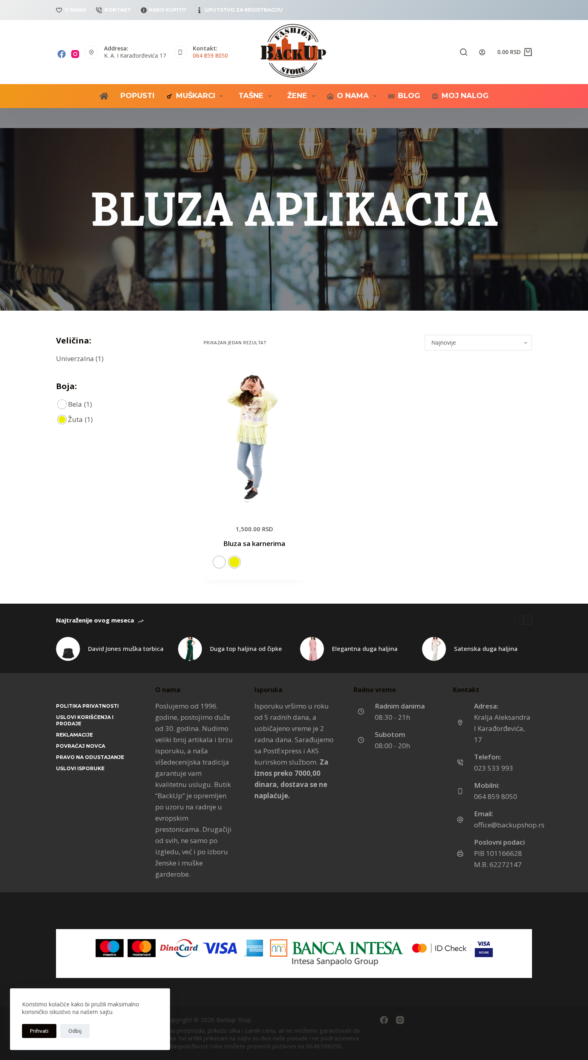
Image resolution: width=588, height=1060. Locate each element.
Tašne (251, 95)
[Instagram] (75, 54)
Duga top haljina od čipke (246, 648)
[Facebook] (62, 54)
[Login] (482, 52)
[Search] (463, 52)
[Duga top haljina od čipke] (190, 649)
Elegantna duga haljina (365, 648)
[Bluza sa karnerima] (254, 437)
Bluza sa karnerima (254, 543)
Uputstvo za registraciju (244, 10)
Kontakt (117, 10)
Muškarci (195, 95)
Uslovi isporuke (80, 768)
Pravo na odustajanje (90, 757)
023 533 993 (493, 768)
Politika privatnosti (87, 706)
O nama (75, 10)
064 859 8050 (210, 55)
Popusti (137, 95)
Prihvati (39, 1030)
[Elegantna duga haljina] (312, 649)
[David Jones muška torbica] (68, 649)
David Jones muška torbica (126, 648)
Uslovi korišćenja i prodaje (85, 720)
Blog (409, 95)
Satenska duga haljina (486, 648)
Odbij (75, 1030)
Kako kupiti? (167, 10)
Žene (297, 95)
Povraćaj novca (80, 746)
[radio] (219, 562)
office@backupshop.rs (509, 824)
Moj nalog (465, 95)
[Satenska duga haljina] (434, 649)
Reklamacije (74, 735)
